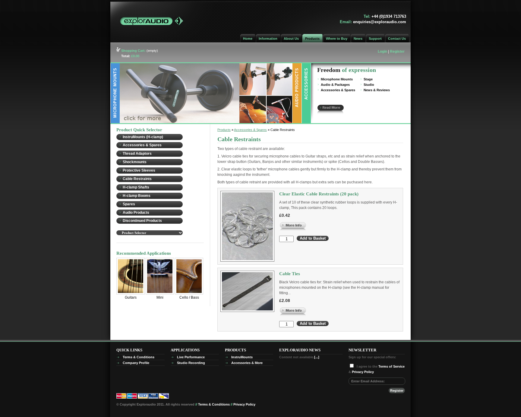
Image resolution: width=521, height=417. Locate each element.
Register (397, 51)
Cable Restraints (137, 179)
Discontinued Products (142, 221)
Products (312, 38)
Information (268, 38)
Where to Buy (336, 38)
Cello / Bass (189, 297)
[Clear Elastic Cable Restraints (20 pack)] (293, 223)
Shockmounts (135, 162)
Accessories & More (247, 363)
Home (247, 38)
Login (382, 51)
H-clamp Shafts (136, 187)
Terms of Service (391, 366)
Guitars (131, 297)
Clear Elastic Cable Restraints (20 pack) (318, 193)
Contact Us (397, 38)
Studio (369, 84)
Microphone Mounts (337, 79)
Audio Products (136, 212)
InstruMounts (242, 357)
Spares (129, 204)
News (358, 38)
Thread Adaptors (137, 153)
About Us (291, 38)
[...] (316, 357)
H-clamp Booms (136, 196)
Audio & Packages (335, 84)
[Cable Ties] (293, 308)
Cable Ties (289, 273)
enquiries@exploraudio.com (379, 22)
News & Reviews (377, 90)
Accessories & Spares (338, 90)
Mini (159, 297)
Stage (368, 79)
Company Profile (136, 363)
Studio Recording (191, 363)
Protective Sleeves (139, 170)
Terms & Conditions (138, 357)
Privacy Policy (363, 372)
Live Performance (191, 357)
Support (375, 38)
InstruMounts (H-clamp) (143, 137)
